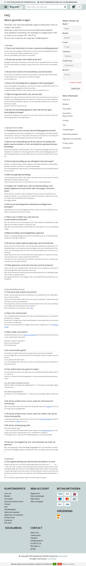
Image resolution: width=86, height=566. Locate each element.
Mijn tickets (35, 499)
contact (48, 406)
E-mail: (66, 42)
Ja (54, 564)
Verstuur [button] (75, 88)
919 (50, 464)
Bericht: (66, 70)
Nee (59, 564)
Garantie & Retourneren (68, 114)
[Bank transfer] (67, 494)
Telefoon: (66, 51)
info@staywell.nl (36, 541)
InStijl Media (51, 559)
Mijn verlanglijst (37, 501)
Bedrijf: (65, 33)
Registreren (35, 493)
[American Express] (60, 494)
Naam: (66, 24)
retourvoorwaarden (46, 419)
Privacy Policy (68, 143)
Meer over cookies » (69, 564)
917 (53, 464)
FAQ (64, 125)
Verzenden (67, 109)
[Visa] (67, 504)
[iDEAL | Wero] (74, 494)
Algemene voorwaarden (72, 139)
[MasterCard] (67, 499)
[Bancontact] (74, 499)
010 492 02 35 (35, 546)
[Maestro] (60, 499)
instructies (9, 475)
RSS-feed (7, 523)
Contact (66, 120)
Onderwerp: (68, 61)
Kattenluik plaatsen (70, 134)
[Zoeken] (65, 7)
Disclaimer (67, 148)
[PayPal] (60, 504)
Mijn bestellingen (37, 496)
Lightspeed (62, 556)
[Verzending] (69, 517)
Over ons (66, 99)
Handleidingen (68, 129)
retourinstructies (47, 430)
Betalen (66, 104)
